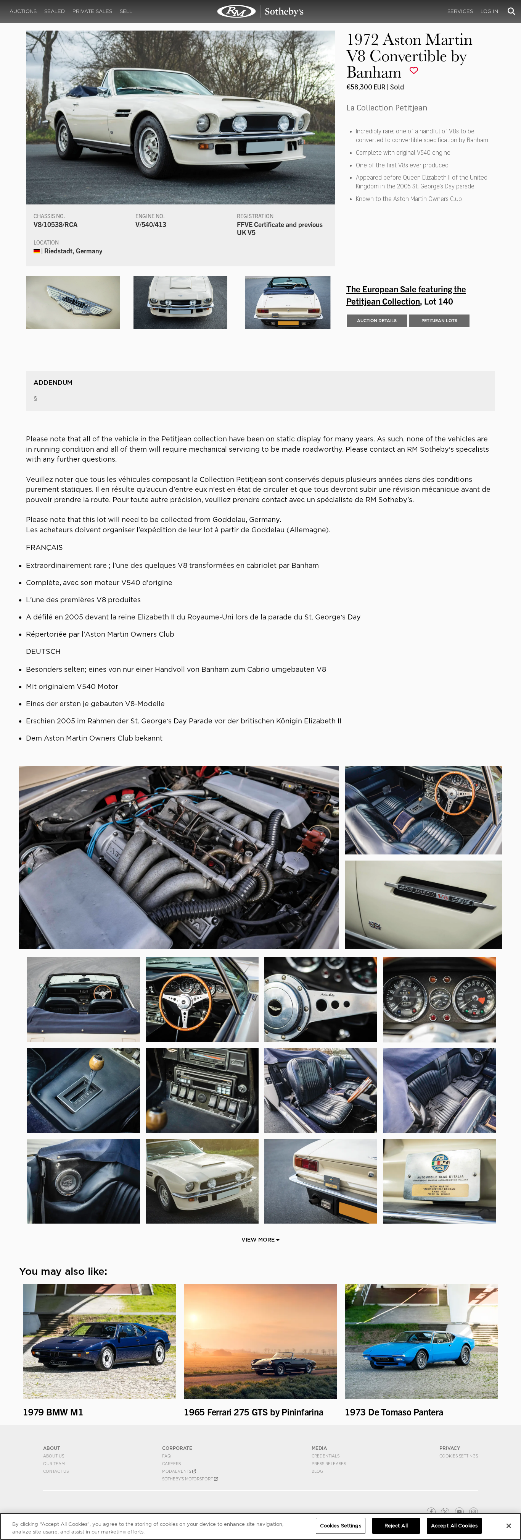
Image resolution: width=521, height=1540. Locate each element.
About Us (53, 1456)
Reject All (396, 1526)
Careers (171, 1463)
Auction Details (377, 320)
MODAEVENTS (177, 1471)
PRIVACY (449, 1448)
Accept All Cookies (454, 1526)
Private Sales (92, 11)
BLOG (317, 1471)
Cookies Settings (458, 1456)
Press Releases (329, 1463)
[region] (260, 1526)
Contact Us (56, 1471)
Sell (126, 11)
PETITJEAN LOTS (439, 320)
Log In (489, 11)
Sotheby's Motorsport (188, 1479)
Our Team (54, 1463)
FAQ (166, 1456)
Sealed (54, 11)
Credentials (325, 1456)
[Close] (508, 1525)
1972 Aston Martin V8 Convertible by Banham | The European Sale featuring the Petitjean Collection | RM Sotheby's (260, 11)
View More (258, 1240)
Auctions (23, 11)
